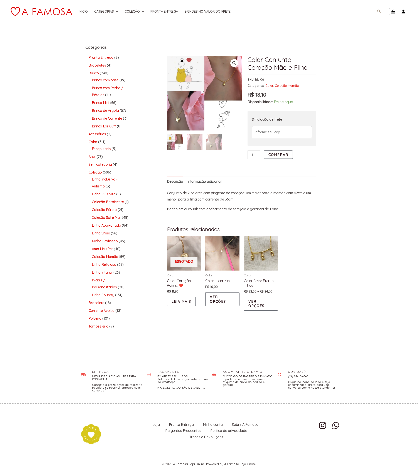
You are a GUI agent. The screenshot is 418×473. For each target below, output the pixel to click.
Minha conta (213, 424)
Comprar (278, 154)
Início (83, 11)
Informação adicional (204, 181)
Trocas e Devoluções (206, 437)
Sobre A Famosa (245, 424)
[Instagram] (323, 425)
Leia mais (181, 301)
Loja (156, 424)
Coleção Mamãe (287, 86)
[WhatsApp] (336, 425)
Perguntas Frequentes (183, 430)
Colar (269, 86)
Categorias (104, 11)
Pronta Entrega (164, 11)
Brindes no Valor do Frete (208, 11)
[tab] (175, 181)
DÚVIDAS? (297, 372)
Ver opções (218, 299)
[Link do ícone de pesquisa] (379, 11)
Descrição (175, 181)
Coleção (132, 11)
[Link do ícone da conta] (403, 11)
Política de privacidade (228, 430)
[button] (234, 63)
